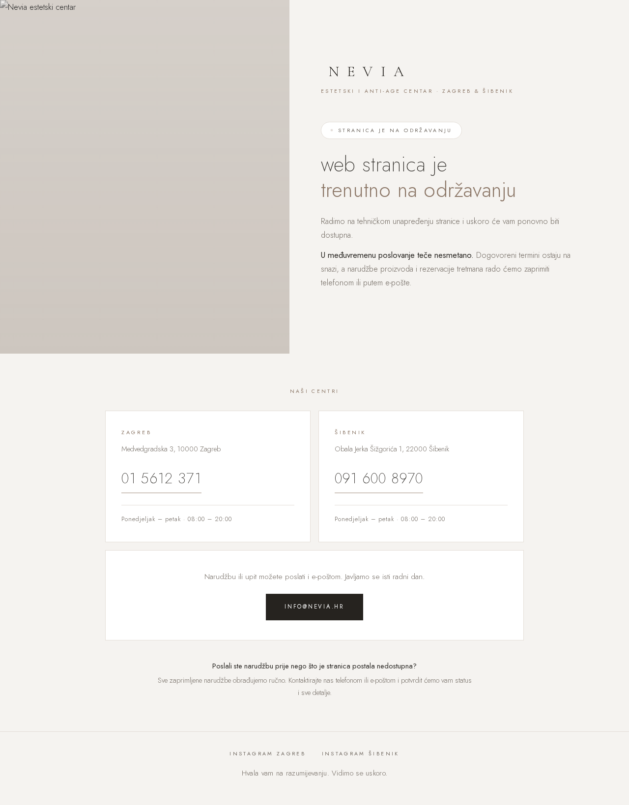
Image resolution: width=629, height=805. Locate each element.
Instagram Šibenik (361, 753)
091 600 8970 (379, 478)
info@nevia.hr (314, 607)
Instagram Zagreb (267, 753)
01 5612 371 (161, 478)
